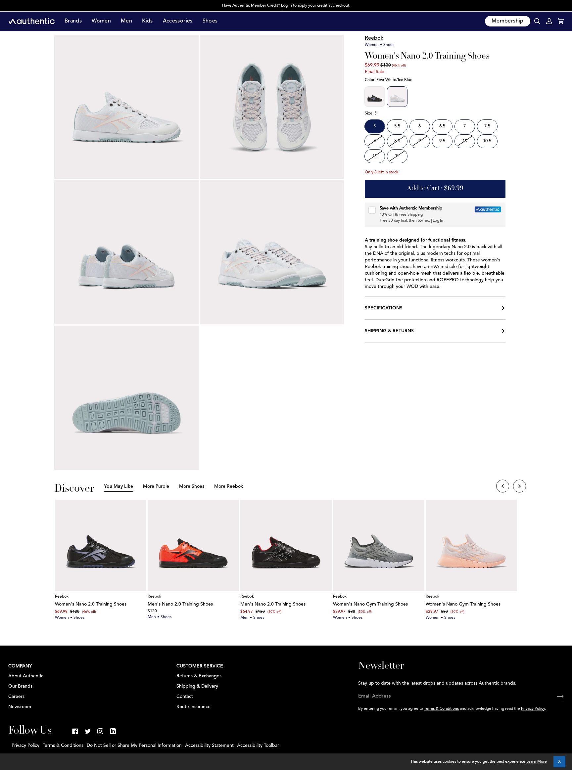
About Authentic (25, 676)
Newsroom (19, 706)
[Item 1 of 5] (100, 545)
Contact (184, 696)
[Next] (519, 486)
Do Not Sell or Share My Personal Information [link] (134, 745)
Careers (16, 696)
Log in (286, 6)
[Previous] (502, 486)
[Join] (555, 696)
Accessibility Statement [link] (209, 745)
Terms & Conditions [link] (63, 745)
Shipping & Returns (389, 331)
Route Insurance (193, 706)
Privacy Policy (533, 709)
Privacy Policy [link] (25, 745)
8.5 (397, 141)
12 (397, 156)
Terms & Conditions (441, 709)
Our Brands (20, 686)
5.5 (397, 126)
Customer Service (199, 666)
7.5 (487, 126)
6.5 (442, 126)
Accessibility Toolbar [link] (258, 745)
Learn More (536, 762)
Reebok (374, 38)
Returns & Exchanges (198, 676)
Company (20, 666)
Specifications (384, 308)
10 (464, 141)
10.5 (487, 141)
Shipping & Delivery (197, 686)
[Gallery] (100, 545)
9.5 (442, 141)
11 (374, 156)
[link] (75, 731)
